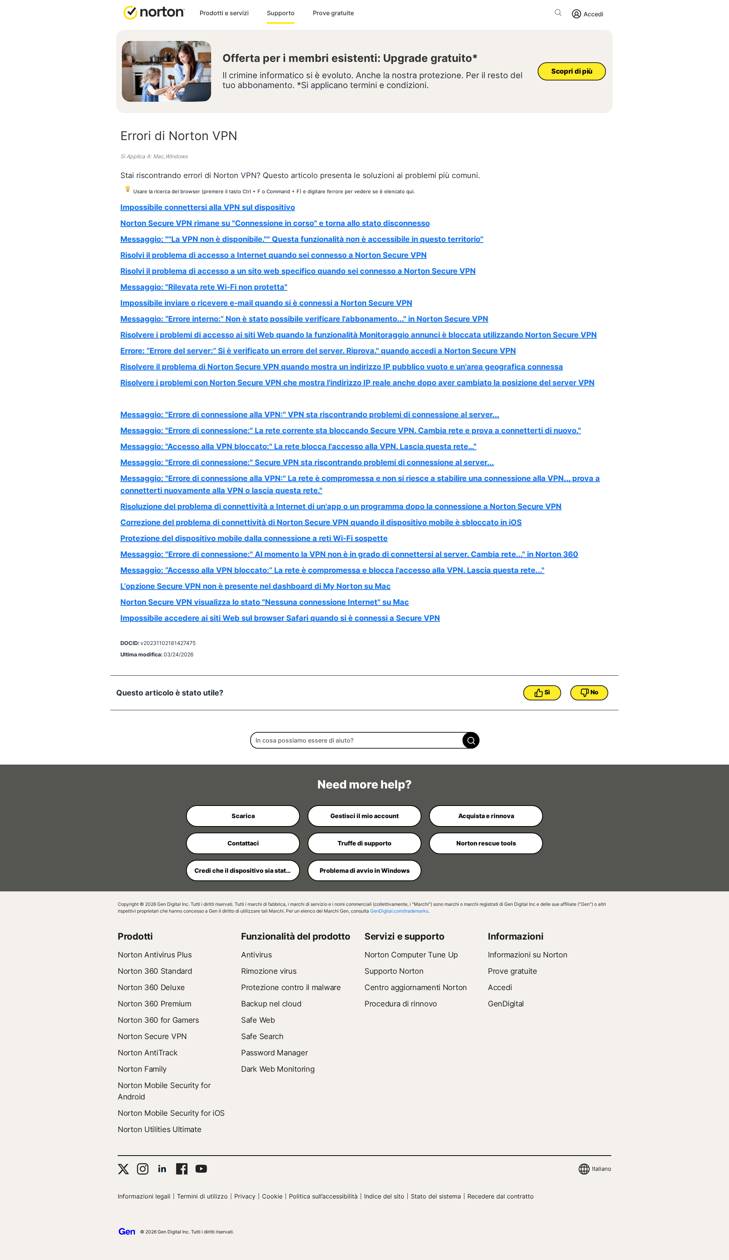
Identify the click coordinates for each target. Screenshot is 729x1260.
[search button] (560, 14)
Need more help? (364, 784)
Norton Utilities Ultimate (160, 1129)
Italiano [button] (601, 1168)
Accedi (593, 14)
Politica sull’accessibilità (323, 1196)
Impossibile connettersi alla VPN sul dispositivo (207, 207)
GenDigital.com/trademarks (399, 911)
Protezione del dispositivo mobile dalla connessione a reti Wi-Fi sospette (254, 538)
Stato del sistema (436, 1196)
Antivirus (256, 954)
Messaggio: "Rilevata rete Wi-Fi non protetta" (203, 287)
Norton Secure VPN (152, 1036)
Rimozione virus (269, 971)
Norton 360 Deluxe (151, 987)
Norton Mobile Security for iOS (171, 1113)
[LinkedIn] (162, 1169)
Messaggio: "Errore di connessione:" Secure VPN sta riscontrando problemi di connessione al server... (307, 462)
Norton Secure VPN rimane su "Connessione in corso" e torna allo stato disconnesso (275, 223)
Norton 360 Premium (154, 1003)
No (594, 692)
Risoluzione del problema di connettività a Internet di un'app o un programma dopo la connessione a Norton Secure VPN (341, 506)
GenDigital (506, 1003)
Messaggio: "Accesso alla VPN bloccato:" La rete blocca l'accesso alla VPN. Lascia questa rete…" (298, 446)
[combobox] (364, 740)
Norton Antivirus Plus (155, 954)
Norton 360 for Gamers (158, 1020)
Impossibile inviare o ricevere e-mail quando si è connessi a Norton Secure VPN (266, 303)
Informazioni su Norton (527, 954)
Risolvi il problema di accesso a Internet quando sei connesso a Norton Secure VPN (273, 255)
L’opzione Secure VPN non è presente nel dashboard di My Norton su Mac (255, 586)
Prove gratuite (333, 13)
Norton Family (142, 1069)
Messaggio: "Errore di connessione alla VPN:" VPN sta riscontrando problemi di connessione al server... (309, 414)
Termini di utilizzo (202, 1196)
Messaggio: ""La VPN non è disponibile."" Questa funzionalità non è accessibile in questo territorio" (301, 239)
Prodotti (135, 936)
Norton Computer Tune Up (411, 954)
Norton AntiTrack (147, 1052)
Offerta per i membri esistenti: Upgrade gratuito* (350, 58)
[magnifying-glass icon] (471, 740)
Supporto (281, 13)
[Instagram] (142, 1169)
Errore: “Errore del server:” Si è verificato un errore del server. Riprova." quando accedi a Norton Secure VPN (318, 350)
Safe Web (258, 1020)
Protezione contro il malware (291, 987)
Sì (547, 692)
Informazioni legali (144, 1196)
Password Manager (274, 1052)
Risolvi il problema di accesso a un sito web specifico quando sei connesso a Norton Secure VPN (298, 271)
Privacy (245, 1196)
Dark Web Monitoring (277, 1069)
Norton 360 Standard (155, 971)
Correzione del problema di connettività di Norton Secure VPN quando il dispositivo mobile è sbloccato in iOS (321, 522)
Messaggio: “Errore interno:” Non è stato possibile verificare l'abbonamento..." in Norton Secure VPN (304, 318)
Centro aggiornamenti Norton (415, 987)
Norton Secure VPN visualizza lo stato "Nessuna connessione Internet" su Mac (264, 602)
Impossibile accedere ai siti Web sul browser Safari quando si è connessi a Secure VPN (280, 618)
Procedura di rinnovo (400, 1003)
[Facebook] (182, 1169)
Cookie (272, 1196)
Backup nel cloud (271, 1003)
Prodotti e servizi (224, 13)
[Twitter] (123, 1169)
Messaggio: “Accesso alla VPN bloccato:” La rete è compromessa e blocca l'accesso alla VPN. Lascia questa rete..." (332, 570)
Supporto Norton (394, 971)
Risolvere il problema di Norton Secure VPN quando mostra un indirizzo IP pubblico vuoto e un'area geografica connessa (341, 366)
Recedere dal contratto (500, 1196)
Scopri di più (571, 71)
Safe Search (262, 1036)
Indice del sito (384, 1196)
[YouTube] (201, 1169)
